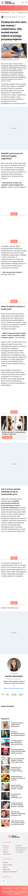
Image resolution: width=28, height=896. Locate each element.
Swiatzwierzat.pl (5, 12)
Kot (7, 694)
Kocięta (14, 694)
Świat (20, 694)
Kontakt (17, 888)
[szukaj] (26, 3)
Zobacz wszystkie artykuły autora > (14, 688)
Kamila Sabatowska (10, 17)
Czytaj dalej (7, 437)
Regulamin (24, 888)
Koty (13, 12)
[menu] (22, 3)
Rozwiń (14, 214)
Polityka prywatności (7, 888)
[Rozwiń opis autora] (14, 685)
